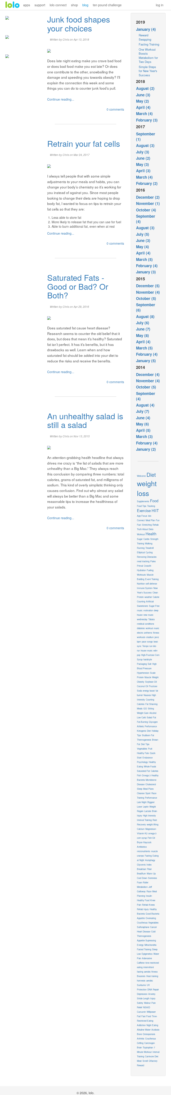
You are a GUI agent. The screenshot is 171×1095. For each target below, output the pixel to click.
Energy (140, 944)
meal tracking (143, 561)
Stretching (147, 524)
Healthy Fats (143, 753)
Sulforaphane (143, 927)
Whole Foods (150, 766)
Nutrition (141, 583)
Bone (139, 1034)
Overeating (151, 918)
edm (155, 650)
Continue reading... (60, 99)
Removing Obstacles (147, 556)
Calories (154, 771)
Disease (141, 784)
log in (159, 5)
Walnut (147, 1002)
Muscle (148, 677)
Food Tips (141, 506)
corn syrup (142, 837)
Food (154, 500)
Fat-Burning (142, 721)
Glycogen (153, 721)
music (139, 610)
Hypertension (143, 672)
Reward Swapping (145, 37)
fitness (156, 632)
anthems (148, 632)
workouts (141, 637)
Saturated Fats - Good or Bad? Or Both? (77, 286)
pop (138, 655)
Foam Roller (142, 882)
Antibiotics (142, 846)
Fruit (150, 748)
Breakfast (141, 869)
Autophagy (150, 860)
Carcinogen (149, 1043)
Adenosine (147, 958)
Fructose (153, 686)
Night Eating (152, 1025)
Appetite (141, 918)
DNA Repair (153, 989)
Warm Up (151, 873)
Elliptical (141, 552)
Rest (155, 820)
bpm (139, 641)
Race (149, 891)
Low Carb (141, 717)
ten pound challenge (107, 5)
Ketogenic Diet (144, 730)
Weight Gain (143, 713)
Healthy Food (143, 900)
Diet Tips (145, 744)
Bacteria (141, 779)
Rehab (156, 524)
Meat (139, 1060)
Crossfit (147, 565)
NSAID (146, 1007)
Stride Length (143, 998)
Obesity (140, 681)
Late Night (142, 802)
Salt (149, 663)
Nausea (147, 695)
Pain (139, 958)
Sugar (139, 539)
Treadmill (149, 548)
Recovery (141, 824)
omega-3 (152, 833)
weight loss (147, 488)
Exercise (144, 510)
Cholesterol (150, 784)
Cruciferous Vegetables (148, 922)
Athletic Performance (147, 726)
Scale (152, 672)
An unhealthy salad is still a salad (85, 420)
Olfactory (153, 1060)
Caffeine (141, 962)
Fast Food (146, 1016)
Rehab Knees (148, 904)
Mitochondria (150, 944)
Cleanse (141, 793)
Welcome (141, 475)
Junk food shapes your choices (78, 23)
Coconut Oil (142, 686)
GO (145, 708)
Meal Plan (150, 520)
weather (148, 597)
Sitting (151, 708)
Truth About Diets (145, 529)
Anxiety (151, 994)
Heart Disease (143, 931)
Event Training (152, 579)
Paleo (153, 561)
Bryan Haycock (144, 842)
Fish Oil (151, 837)
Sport (148, 793)
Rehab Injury (143, 909)
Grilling (140, 1043)
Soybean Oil (151, 681)
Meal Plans (148, 788)
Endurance (147, 757)
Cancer (153, 927)
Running (141, 548)
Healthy (155, 775)
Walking (148, 543)
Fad (138, 1016)
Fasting (148, 855)
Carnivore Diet (151, 1056)
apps (26, 5)
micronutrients (143, 851)
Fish (139, 775)
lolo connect (58, 5)
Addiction (141, 1025)
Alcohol (152, 713)
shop (74, 5)
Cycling (149, 552)
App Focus (142, 515)
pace (144, 641)
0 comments (115, 109)
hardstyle (147, 659)
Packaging (142, 663)
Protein (140, 677)
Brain (139, 1047)
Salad (149, 717)
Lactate (147, 811)
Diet (151, 474)
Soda (139, 690)
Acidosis (155, 1029)
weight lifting (152, 824)
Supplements (143, 501)
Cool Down (142, 878)
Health (151, 533)
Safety (140, 1002)
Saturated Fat (143, 771)
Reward (140, 1065)
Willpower (151, 1011)
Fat (154, 717)
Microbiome (151, 779)
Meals (139, 708)
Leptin (146, 806)
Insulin (149, 895)
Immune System (145, 588)
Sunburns (141, 985)
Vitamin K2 (142, 833)
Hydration (141, 570)
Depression (142, 994)
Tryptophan (148, 1047)
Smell (145, 1060)
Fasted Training (144, 949)
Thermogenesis (144, 739)
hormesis (141, 980)
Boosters (141, 976)
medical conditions (145, 623)
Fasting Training (149, 44)
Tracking (151, 506)
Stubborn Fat (148, 735)
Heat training (152, 976)
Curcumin (141, 1011)
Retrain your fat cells (83, 143)
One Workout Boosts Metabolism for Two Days (148, 55)
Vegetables (142, 748)
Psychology (142, 762)
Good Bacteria (152, 913)
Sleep (139, 788)
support (40, 5)
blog (85, 5)
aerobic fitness (151, 971)
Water (156, 953)
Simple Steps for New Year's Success (148, 71)
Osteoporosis (149, 1034)
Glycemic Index (144, 864)
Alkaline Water (144, 1029)
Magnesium (150, 829)
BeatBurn (141, 873)
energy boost (149, 690)
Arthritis (140, 1038)
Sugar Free (154, 605)
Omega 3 (146, 775)
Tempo (145, 646)
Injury (152, 998)
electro (140, 632)
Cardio (146, 539)
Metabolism (142, 886)
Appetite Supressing (146, 940)
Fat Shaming (151, 704)
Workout (141, 534)
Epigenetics (147, 953)
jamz (157, 637)
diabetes (141, 628)
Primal (140, 565)
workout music (152, 628)
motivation (148, 610)
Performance (151, 797)
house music (147, 650)
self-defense (151, 583)
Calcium (141, 829)
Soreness (152, 878)
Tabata (151, 619)
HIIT (155, 510)
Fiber (149, 869)
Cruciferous (150, 1038)
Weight (155, 677)
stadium (150, 637)
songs (150, 641)
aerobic (149, 980)
